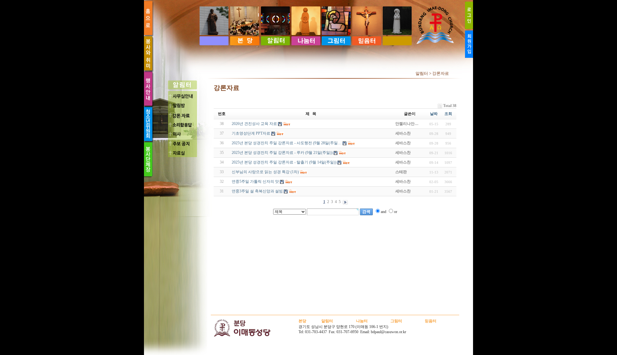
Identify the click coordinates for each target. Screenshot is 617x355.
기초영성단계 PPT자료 (251, 133)
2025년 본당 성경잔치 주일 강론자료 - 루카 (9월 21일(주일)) (282, 152)
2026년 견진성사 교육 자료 (254, 123)
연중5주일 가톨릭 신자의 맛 (255, 181)
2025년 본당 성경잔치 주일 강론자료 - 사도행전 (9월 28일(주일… (287, 143)
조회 (448, 113)
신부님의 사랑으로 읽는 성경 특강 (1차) (265, 172)
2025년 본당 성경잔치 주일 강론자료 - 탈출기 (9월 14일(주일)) (284, 162)
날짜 (434, 113)
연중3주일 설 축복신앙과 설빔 (257, 191)
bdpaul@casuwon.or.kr (388, 332)
